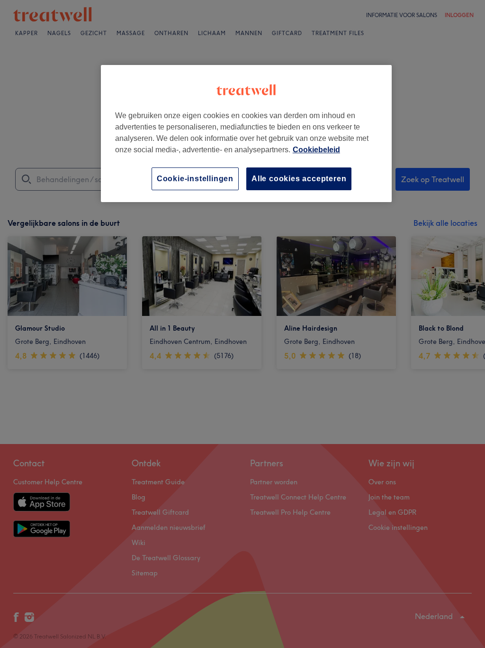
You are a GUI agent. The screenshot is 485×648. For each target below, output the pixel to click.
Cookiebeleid (316, 150)
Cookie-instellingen (195, 179)
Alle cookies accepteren (298, 179)
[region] (246, 133)
